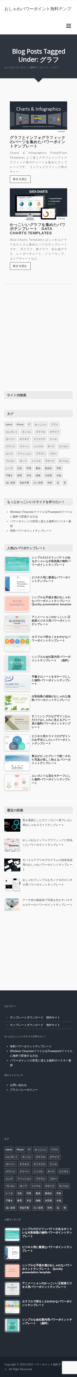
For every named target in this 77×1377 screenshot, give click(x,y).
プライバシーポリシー (24, 1089)
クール (53, 439)
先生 (19, 468)
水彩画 (48, 475)
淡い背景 (10, 482)
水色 (58, 475)
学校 (58, 468)
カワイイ (54, 431)
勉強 (38, 468)
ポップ (23, 461)
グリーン (24, 446)
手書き (9, 475)
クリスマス (39, 439)
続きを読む (20, 179)
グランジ (10, 446)
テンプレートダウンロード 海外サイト (35, 1025)
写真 (29, 468)
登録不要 (24, 482)
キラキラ (24, 439)
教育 (19, 475)
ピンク (9, 453)
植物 (38, 475)
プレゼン (10, 461)
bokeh (9, 424)
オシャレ (26, 431)
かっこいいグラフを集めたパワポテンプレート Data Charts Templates (37, 229)
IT (29, 424)
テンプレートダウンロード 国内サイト (35, 1017)
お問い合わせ (18, 1085)
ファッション (24, 453)
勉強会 (48, 468)
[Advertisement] (38, 341)
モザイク (50, 461)
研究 (49, 482)
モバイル (63, 461)
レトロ (9, 468)
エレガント (12, 431)
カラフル (40, 431)
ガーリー (10, 439)
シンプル (38, 446)
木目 (29, 475)
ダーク (51, 446)
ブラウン (40, 453)
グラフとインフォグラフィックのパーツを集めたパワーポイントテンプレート (37, 141)
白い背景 (38, 482)
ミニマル (36, 461)
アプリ (54, 424)
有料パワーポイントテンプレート (31, 530)
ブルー (53, 453)
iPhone (20, 424)
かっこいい (41, 424)
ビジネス (63, 446)
